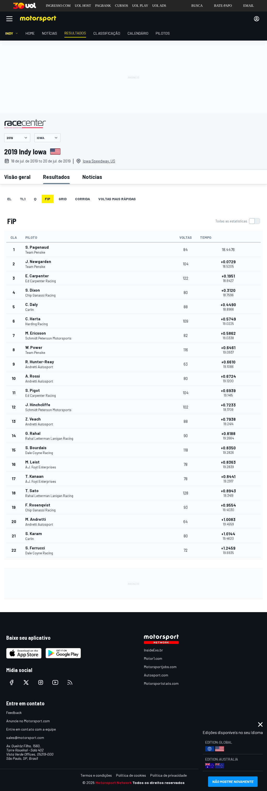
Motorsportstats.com (161, 683)
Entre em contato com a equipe (31, 729)
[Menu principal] (9, 19)
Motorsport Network (113, 782)
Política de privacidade (168, 775)
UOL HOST (83, 6)
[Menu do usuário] (256, 19)
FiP (47, 199)
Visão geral (17, 177)
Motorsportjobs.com (160, 666)
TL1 (23, 199)
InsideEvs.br (153, 650)
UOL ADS (159, 6)
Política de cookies (131, 775)
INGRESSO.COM (58, 6)
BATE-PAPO (223, 6)
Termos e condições (96, 775)
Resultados (56, 177)
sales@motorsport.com (25, 737)
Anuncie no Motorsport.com (28, 721)
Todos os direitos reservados (158, 782)
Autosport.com (156, 675)
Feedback (14, 712)
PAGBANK (103, 6)
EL (9, 199)
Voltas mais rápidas (117, 199)
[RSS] (70, 682)
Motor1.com (153, 658)
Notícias (92, 177)
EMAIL (248, 6)
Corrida (82, 199)
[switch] (237, 221)
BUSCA (197, 6)
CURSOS (121, 6)
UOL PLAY (140, 6)
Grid (63, 199)
